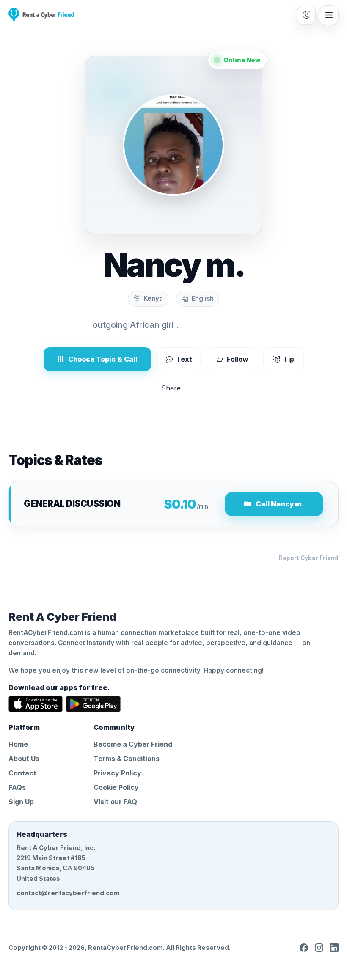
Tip (288, 359)
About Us (23, 758)
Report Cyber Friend (308, 558)
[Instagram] (319, 947)
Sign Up (21, 801)
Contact (22, 773)
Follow (237, 359)
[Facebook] (304, 947)
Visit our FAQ (115, 801)
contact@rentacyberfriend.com (68, 893)
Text (184, 359)
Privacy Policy (117, 773)
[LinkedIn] (334, 947)
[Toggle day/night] (306, 15)
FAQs (17, 787)
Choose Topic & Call (103, 359)
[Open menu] (329, 15)
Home (18, 744)
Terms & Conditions (127, 758)
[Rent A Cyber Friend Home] (41, 15)
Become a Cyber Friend (133, 744)
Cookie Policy (116, 787)
